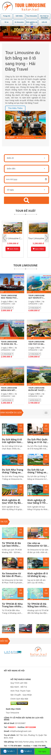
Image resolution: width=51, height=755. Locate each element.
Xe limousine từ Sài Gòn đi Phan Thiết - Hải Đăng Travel (11, 577)
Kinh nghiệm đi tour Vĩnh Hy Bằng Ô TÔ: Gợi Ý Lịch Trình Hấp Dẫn (13, 504)
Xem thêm (13, 249)
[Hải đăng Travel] (12, 652)
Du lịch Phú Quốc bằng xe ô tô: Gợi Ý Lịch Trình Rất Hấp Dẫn (37, 443)
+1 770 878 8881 (15, 745)
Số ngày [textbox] (10, 189)
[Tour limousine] (25, 33)
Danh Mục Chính (13, 709)
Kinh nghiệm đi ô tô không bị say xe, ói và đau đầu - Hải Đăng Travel (38, 577)
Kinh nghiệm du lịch (11, 412)
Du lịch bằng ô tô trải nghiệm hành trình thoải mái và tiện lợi (13, 443)
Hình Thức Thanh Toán (20, 691)
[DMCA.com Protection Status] (19, 703)
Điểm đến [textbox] (11, 168)
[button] (46, 238)
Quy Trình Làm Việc (18, 683)
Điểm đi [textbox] (10, 158)
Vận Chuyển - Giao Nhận (21, 694)
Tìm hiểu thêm (15, 108)
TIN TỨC (4, 521)
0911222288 (30, 727)
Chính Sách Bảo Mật (19, 698)
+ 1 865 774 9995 (38, 745)
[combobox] (26, 158)
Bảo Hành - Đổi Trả (18, 687)
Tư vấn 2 (28, 751)
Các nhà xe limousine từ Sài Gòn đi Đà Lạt (37, 546)
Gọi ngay (42, 751)
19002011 (12, 727)
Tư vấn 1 (11, 751)
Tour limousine (12, 712)
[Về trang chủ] (25, 6)
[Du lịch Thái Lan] (38, 652)
